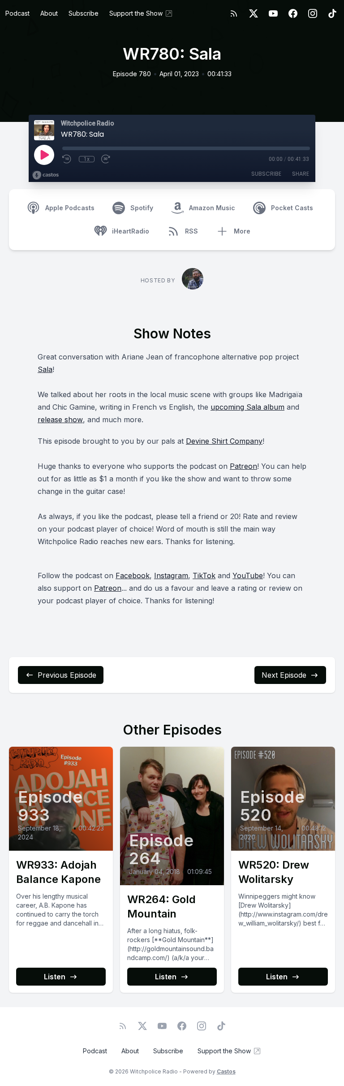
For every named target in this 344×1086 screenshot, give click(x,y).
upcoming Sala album (247, 406)
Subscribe (84, 13)
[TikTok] (332, 13)
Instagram (171, 575)
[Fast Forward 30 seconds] (106, 159)
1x (87, 159)
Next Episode (284, 675)
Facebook (133, 575)
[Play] (44, 154)
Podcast (17, 13)
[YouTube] (273, 13)
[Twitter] (253, 13)
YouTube (247, 575)
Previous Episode (67, 675)
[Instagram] (313, 13)
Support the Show (136, 13)
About (49, 13)
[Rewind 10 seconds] (67, 159)
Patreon (243, 466)
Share (300, 173)
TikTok (204, 575)
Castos (226, 1071)
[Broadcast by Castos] (45, 175)
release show (60, 419)
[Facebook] (293, 13)
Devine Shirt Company (224, 441)
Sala (45, 369)
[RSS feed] (234, 13)
